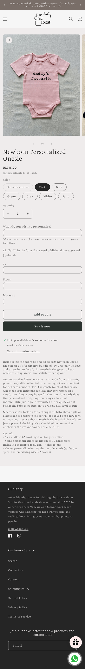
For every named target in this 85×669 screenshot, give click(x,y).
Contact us (15, 570)
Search (13, 561)
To (4, 263)
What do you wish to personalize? (27, 226)
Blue (59, 187)
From (7, 279)
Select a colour (20, 188)
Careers (13, 579)
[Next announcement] (80, 4)
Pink (42, 187)
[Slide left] (33, 143)
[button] (5, 18)
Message (9, 295)
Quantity (8, 205)
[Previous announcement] (4, 4)
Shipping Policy (19, 588)
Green (11, 196)
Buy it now (42, 326)
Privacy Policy (17, 607)
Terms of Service (19, 616)
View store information (23, 351)
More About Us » (18, 528)
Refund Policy (17, 598)
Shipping (8, 173)
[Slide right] (51, 143)
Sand (66, 196)
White (48, 196)
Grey (30, 196)
